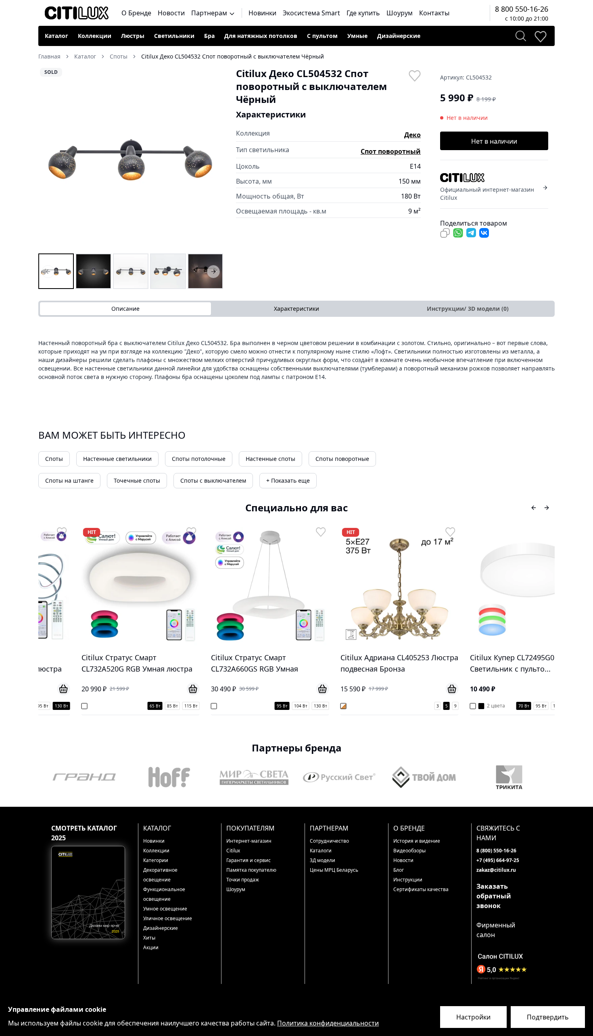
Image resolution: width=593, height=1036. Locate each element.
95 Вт (248, 706)
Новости (171, 12)
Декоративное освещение (160, 874)
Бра (209, 36)
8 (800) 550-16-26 (496, 850)
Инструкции (407, 879)
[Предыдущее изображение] (50, 159)
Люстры (132, 36)
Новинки (262, 12)
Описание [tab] (125, 308)
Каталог (56, 36)
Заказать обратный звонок (493, 896)
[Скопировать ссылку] (445, 233)
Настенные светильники (117, 459)
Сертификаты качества (421, 889)
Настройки (473, 1017)
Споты (54, 459)
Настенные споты (270, 459)
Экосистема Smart (311, 12)
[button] (130, 159)
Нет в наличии (494, 141)
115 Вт (157, 706)
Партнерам (210, 12)
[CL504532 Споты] (56, 271)
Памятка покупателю (251, 869)
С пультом (322, 36)
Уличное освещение (167, 918)
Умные (357, 36)
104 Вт (267, 706)
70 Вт (490, 706)
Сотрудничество (329, 840)
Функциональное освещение (164, 894)
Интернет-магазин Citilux (248, 845)
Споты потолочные (199, 459)
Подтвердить (548, 1017)
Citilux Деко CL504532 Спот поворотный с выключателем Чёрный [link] (232, 56)
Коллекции (94, 36)
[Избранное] (540, 36)
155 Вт (546, 706)
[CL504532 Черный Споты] (93, 271)
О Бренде (136, 12)
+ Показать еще (288, 480)
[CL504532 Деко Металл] (205, 271)
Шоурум (399, 12)
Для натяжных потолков (260, 36)
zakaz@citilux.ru (496, 869)
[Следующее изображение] (212, 159)
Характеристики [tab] (296, 308)
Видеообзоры (409, 850)
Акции (151, 947)
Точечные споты (137, 480)
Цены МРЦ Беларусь (334, 869)
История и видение (416, 840)
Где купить (363, 12)
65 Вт (121, 706)
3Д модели (322, 860)
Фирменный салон (495, 930)
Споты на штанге (69, 480)
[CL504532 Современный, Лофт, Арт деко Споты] (130, 271)
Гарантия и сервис (248, 860)
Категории (155, 860)
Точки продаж (242, 879)
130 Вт (287, 706)
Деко (412, 134)
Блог (398, 869)
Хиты (149, 937)
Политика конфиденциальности (328, 1023)
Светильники (174, 36)
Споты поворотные (342, 459)
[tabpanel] (296, 360)
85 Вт (139, 706)
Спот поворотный (391, 151)
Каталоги (321, 850)
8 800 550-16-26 (521, 9)
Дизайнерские (398, 36)
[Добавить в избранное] (414, 75)
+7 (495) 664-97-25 (497, 860)
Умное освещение (165, 908)
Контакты (434, 12)
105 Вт (526, 706)
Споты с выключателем (213, 480)
